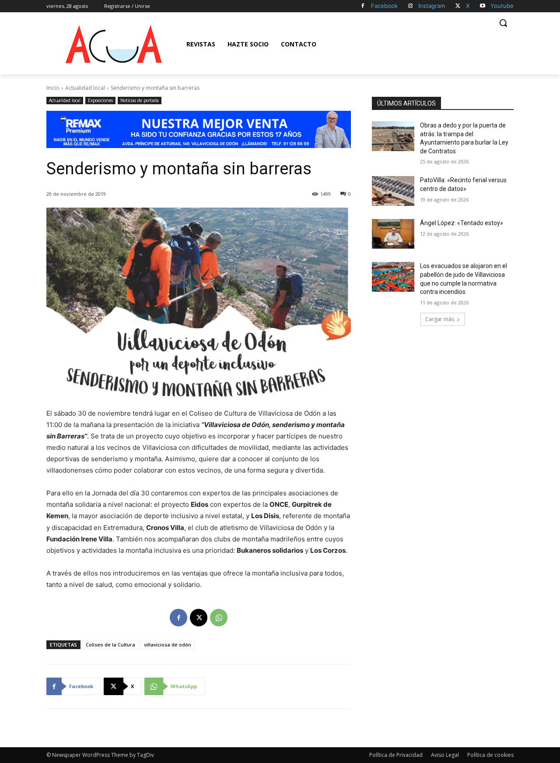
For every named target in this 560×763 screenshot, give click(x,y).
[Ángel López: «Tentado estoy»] (393, 234)
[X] (458, 6)
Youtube (502, 5)
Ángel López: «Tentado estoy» (461, 222)
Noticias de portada (139, 100)
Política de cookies (490, 755)
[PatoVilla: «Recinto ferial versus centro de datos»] (393, 191)
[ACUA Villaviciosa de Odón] (113, 44)
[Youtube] (482, 6)
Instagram (431, 5)
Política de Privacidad (396, 755)
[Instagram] (411, 6)
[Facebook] (363, 6)
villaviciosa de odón (167, 644)
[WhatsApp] (219, 617)
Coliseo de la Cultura (110, 644)
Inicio (53, 88)
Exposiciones (100, 100)
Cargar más (439, 319)
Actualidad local (85, 88)
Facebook (384, 5)
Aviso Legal (445, 755)
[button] (503, 22)
